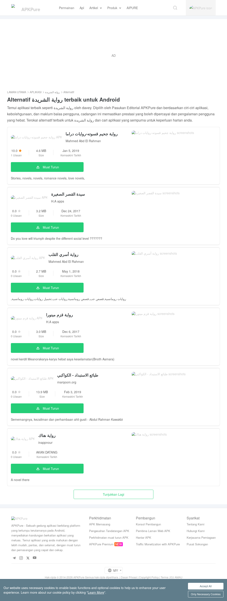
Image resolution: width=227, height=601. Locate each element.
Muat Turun (51, 167)
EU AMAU (176, 577)
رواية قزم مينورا (59, 315)
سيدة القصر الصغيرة (68, 194)
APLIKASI (35, 92)
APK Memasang (99, 524)
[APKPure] (29, 7)
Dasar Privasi (129, 577)
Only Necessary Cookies (206, 594)
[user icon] (200, 8)
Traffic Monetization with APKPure (158, 544)
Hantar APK (143, 537)
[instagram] (21, 558)
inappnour (45, 442)
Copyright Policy (149, 577)
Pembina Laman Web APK (153, 531)
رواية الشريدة (52, 92)
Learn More (96, 592)
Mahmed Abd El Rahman (83, 141)
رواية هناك (47, 435)
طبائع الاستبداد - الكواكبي (77, 375)
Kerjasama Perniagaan (201, 537)
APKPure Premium (101, 544)
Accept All (206, 586)
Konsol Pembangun (148, 524)
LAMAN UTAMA (16, 92)
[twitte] (28, 558)
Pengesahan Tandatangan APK (109, 531)
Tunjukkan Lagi (113, 494)
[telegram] (14, 558)
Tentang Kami (195, 524)
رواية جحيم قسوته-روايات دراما (92, 134)
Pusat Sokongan (197, 544)
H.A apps (57, 201)
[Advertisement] (113, 55)
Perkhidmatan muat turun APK (108, 537)
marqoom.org (66, 382)
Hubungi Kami (196, 531)
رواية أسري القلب (63, 254)
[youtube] (34, 558)
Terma (164, 577)
